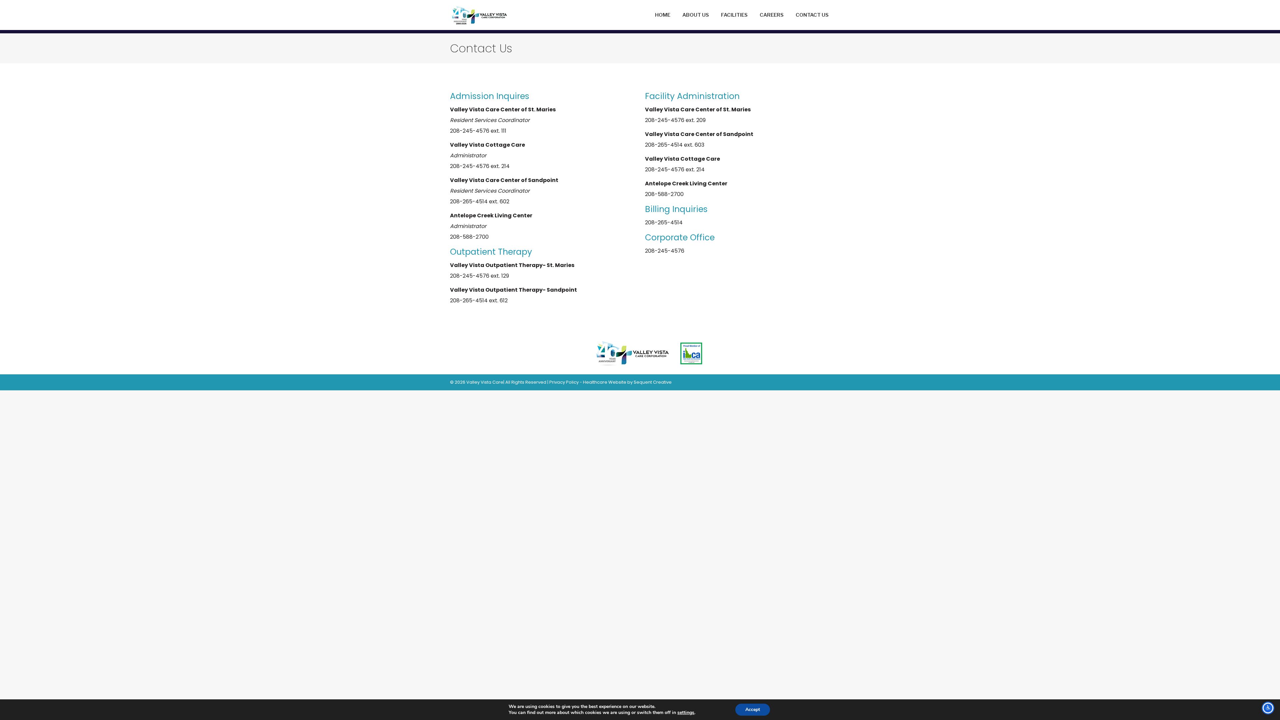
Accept (752, 709)
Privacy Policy (564, 382)
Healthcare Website (604, 382)
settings (685, 713)
